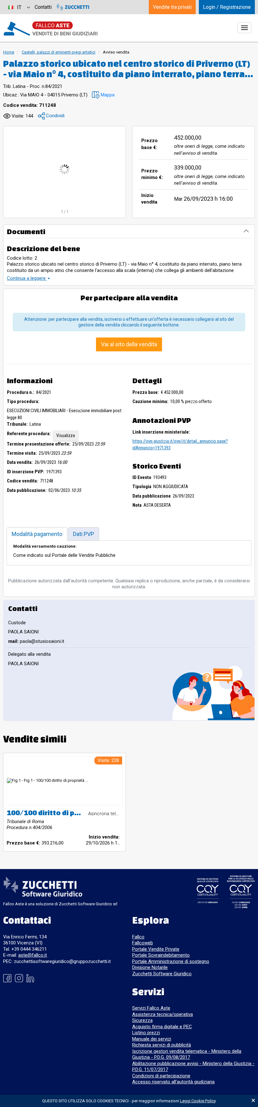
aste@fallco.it (32, 955)
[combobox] (19, 7)
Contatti (43, 7)
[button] (103, 95)
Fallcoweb (142, 943)
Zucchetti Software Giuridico (162, 974)
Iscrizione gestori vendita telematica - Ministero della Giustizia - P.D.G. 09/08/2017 (186, 1054)
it (19, 7)
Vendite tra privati (172, 7)
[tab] (37, 534)
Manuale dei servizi (151, 1039)
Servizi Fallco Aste (151, 1008)
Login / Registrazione (227, 7)
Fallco (138, 937)
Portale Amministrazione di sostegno (170, 961)
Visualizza (65, 435)
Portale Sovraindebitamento (161, 955)
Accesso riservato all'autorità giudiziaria (173, 1082)
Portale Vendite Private (155, 949)
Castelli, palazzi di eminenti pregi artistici (58, 52)
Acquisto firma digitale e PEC (162, 1026)
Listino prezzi (146, 1032)
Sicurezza (142, 1020)
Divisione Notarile (150, 967)
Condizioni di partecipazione (161, 1076)
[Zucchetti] (72, 7)
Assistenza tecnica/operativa (162, 1014)
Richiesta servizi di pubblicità (161, 1045)
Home (8, 52)
